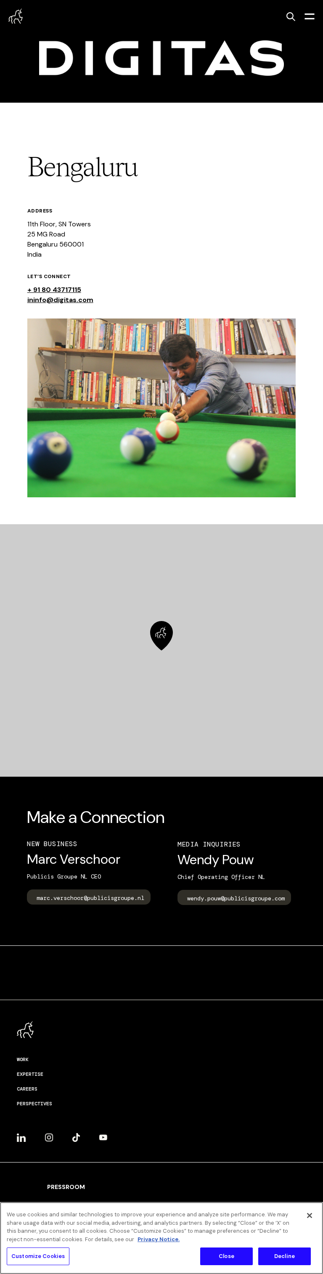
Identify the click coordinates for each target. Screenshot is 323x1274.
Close (226, 1256)
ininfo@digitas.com (60, 299)
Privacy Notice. (159, 1239)
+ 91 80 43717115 (54, 289)
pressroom (66, 1187)
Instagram (49, 1134)
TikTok (76, 1134)
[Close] (309, 1215)
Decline (284, 1256)
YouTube (103, 1134)
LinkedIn (21, 1134)
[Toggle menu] (309, 16)
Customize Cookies (38, 1256)
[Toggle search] (291, 16)
